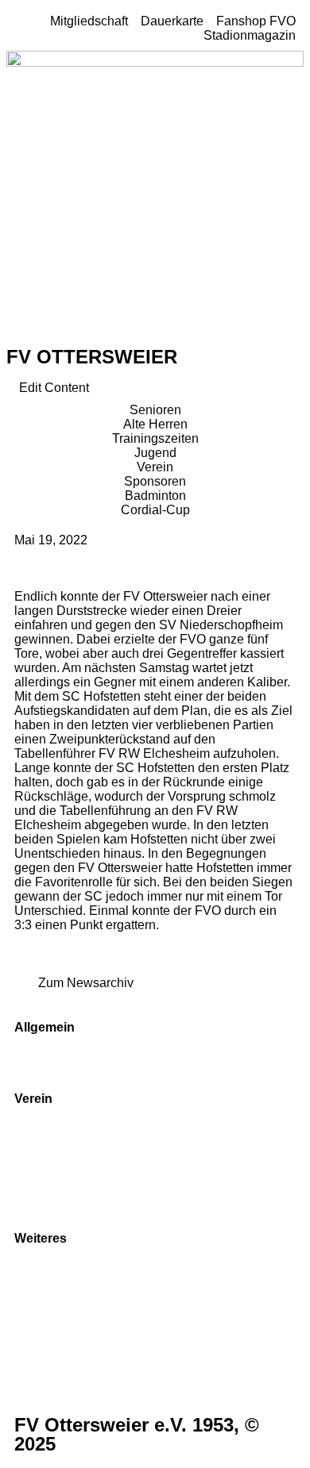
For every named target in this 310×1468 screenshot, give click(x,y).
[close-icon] (11, 373)
